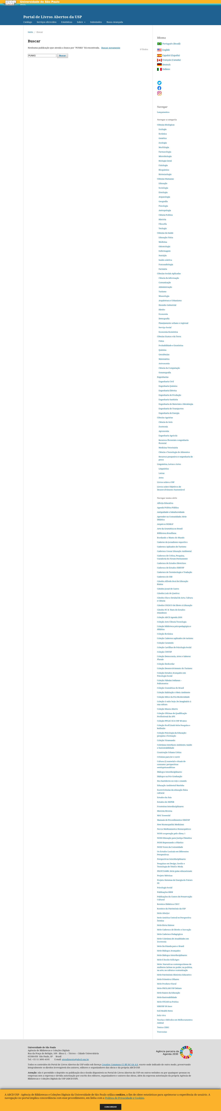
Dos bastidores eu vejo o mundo (172, 781)
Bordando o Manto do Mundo (170, 537)
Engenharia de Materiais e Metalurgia (176, 404)
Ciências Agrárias (165, 417)
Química (162, 350)
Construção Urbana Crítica (169, 752)
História (162, 219)
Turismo (162, 291)
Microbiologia (165, 156)
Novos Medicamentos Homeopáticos (174, 829)
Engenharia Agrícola (168, 435)
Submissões (96, 22)
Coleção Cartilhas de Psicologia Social (174, 647)
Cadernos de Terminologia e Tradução (174, 572)
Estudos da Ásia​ (164, 797)
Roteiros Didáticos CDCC (168, 904)
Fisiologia (163, 165)
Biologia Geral (165, 160)
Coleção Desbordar (166, 663)
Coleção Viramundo (166, 740)
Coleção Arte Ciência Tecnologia (171, 621)
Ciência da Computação (169, 368)
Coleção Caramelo (165, 642)
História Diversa (164, 811)
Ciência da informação (169, 278)
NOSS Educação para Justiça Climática (174, 838)
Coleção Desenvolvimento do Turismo (174, 668)
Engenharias (163, 377)
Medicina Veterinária (168, 447)
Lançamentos (163, 112)
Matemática (164, 359)
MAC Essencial (163, 815)
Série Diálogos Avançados (169, 950)
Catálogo (27, 22)
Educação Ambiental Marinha (170, 785)
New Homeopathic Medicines (170, 824)
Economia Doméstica (168, 332)
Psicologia (163, 205)
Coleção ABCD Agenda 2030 (169, 617)
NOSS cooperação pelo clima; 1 (171, 833)
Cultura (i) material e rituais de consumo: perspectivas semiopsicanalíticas (171, 764)
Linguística (164, 468)
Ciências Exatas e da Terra (169, 336)
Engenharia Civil (166, 381)
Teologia (163, 228)
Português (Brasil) (171, 43)
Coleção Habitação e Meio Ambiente (173, 692)
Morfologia (164, 147)
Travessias (162, 1031)
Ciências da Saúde (165, 233)
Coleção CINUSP (164, 651)
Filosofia (163, 224)
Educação (163, 183)
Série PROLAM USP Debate (169, 988)
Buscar (62, 56)
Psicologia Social (164, 887)
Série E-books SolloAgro (168, 959)
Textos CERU (163, 1027)
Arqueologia (164, 196)
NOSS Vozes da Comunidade (170, 847)
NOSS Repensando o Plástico (170, 842)
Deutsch (166, 64)
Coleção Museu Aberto (167, 709)
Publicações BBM (165, 892)
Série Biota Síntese (165, 925)
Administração (165, 287)
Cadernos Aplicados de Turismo (171, 546)
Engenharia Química (168, 386)
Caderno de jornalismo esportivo (172, 542)
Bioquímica (164, 169)
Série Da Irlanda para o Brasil (170, 946)
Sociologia (163, 187)
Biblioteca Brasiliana (166, 533)
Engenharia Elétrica (168, 390)
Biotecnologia (165, 174)
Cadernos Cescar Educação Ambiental (174, 551)
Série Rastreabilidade (167, 997)
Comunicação (165, 282)
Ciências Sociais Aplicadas (169, 273)
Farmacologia (165, 151)
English (166, 49)
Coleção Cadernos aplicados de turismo (175, 638)
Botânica (163, 133)
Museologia (164, 296)
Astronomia (164, 363)
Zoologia (163, 142)
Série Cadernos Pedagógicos (170, 934)
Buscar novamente (110, 47)
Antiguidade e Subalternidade (170, 512)
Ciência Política (166, 215)
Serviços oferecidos (46, 22)
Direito (162, 309)
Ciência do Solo (166, 422)
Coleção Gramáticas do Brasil (170, 688)
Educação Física (166, 237)
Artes (161, 477)
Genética (163, 138)
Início (30, 32)
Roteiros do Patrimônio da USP (171, 908)
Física (161, 341)
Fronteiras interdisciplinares (170, 806)
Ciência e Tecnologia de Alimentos (174, 452)
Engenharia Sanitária (168, 399)
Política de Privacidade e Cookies (124, 1098)
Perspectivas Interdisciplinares (171, 859)
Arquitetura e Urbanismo (170, 300)
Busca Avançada (115, 22)
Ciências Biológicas (166, 124)
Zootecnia (163, 426)
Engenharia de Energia (169, 413)
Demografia (164, 318)
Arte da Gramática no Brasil (170, 528)
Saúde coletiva (165, 260)
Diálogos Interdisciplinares (169, 772)
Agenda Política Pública (168, 507)
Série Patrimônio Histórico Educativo (174, 974)
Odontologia (164, 246)
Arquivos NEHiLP (165, 524)
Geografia (163, 201)
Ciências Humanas (165, 178)
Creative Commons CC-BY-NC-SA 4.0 (120, 1064)
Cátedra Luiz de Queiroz (168, 593)
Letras (161, 473)
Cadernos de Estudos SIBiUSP (170, 567)
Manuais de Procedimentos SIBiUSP (173, 820)
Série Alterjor (163, 913)
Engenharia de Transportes (171, 408)
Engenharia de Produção (170, 395)
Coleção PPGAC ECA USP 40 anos (172, 720)
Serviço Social (165, 327)
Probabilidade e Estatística (171, 345)
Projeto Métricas (164, 875)
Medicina (163, 242)
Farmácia (163, 269)
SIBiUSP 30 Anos (164, 1006)
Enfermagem (164, 251)
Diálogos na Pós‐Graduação (169, 776)
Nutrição (163, 255)
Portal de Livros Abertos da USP (52, 16)
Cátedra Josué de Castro (168, 588)
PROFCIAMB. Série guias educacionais (174, 871)
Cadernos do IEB (164, 576)
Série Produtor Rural (166, 983)
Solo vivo (161, 1015)
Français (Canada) (171, 59)
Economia (163, 314)
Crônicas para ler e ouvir (168, 756)
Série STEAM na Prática (167, 1001)
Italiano (166, 69)
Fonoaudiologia (166, 264)
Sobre (80, 22)
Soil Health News (165, 1010)
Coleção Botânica (165, 633)
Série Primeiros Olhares (168, 979)
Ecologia (162, 129)
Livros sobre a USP (165, 482)
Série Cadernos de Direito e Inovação (174, 929)
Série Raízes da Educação (168, 992)
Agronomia (164, 431)
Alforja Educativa (165, 503)
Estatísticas (66, 22)
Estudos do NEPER (165, 802)
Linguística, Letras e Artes (169, 464)
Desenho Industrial (167, 305)
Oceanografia (165, 372)
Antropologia (165, 210)
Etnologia (163, 192)
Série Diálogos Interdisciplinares (172, 955)
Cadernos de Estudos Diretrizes (171, 563)
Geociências (164, 354)
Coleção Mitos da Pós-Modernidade (173, 697)
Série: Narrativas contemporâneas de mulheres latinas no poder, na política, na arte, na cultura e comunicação (174, 967)
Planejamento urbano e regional (173, 323)
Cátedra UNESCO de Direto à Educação (174, 605)
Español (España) (171, 55)
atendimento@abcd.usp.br (75, 1059)
